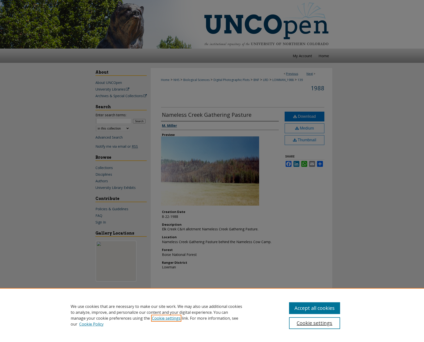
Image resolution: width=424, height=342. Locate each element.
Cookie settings (166, 318)
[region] (212, 315)
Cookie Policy (91, 324)
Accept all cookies (314, 308)
